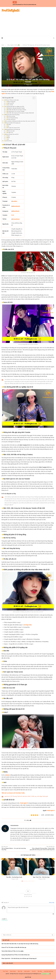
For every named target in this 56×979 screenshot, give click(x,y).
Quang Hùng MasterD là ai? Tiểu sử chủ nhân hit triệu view (24, 2)
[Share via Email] (30, 820)
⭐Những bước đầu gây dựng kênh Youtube (15, 108)
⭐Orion (7, 126)
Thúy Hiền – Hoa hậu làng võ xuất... (14, 877)
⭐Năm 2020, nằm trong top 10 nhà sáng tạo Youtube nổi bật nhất (20, 112)
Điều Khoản (13, 971)
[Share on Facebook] (24, 820)
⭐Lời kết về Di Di (7, 140)
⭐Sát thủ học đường (10, 116)
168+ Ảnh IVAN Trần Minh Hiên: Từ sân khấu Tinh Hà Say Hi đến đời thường (20, 943)
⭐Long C (8, 135)
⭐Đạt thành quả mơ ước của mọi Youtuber (15, 111)
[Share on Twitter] (26, 820)
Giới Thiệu (5, 971)
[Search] (53, 38)
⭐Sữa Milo (8, 124)
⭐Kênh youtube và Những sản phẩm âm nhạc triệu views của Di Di (19, 121)
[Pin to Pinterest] (27, 820)
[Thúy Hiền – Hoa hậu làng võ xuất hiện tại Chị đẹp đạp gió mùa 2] (14, 866)
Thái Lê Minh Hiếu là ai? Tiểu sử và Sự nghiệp (12, 951)
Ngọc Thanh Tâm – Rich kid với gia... (41, 877)
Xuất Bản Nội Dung (48, 971)
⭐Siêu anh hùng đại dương (12, 117)
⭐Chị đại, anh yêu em (10, 119)
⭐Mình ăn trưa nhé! (10, 131)
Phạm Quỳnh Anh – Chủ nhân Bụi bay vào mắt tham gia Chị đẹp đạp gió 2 (19, 958)
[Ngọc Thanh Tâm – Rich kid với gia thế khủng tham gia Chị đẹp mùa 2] (41, 866)
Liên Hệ (34, 971)
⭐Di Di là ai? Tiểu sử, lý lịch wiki (11, 100)
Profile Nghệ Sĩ (50, 810)
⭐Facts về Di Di (9, 104)
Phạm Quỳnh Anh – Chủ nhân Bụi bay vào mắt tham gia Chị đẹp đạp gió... (27, 4)
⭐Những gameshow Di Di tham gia (11, 129)
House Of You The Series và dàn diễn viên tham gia (14, 947)
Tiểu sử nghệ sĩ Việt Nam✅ (13, 45)
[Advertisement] (28, 24)
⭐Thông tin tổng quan (10, 101)
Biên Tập (20, 971)
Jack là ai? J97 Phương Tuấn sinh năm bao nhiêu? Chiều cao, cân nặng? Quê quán (26, 796)
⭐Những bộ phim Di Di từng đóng (11, 114)
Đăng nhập (51, 902)
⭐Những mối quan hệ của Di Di (10, 134)
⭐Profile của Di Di (10, 103)
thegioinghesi (14, 825)
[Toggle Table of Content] (33, 98)
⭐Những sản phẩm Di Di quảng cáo (11, 122)
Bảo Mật (40, 971)
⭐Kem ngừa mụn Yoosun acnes (13, 127)
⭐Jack (7, 139)
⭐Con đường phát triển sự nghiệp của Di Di (13, 106)
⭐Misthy (8, 137)
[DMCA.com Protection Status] (45, 973)
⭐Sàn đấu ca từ (9, 132)
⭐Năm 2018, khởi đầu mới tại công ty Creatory (16, 109)
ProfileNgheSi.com (36, 973)
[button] (17, 2)
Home (3, 45)
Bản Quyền (27, 971)
